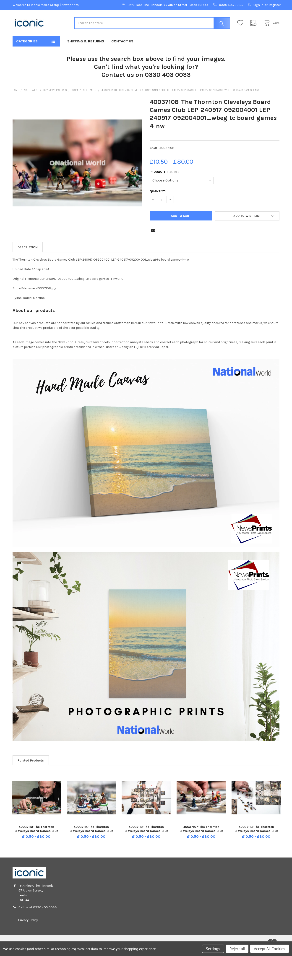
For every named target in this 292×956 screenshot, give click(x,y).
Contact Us (122, 41)
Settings (213, 948)
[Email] (153, 230)
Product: (165, 172)
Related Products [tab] (31, 760)
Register (275, 5)
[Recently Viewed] (254, 23)
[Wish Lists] (241, 23)
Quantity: (158, 191)
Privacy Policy (28, 920)
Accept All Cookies (269, 948)
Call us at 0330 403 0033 (37, 907)
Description (28, 247)
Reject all (237, 948)
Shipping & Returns (85, 41)
